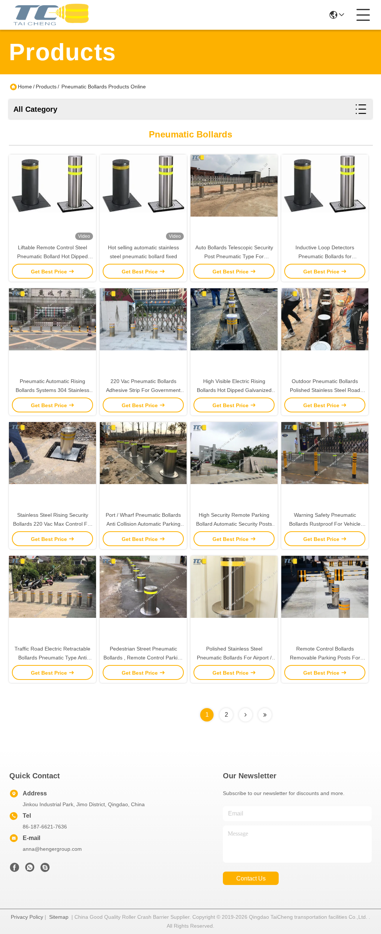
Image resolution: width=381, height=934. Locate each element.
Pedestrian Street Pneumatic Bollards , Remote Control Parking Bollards (143, 657)
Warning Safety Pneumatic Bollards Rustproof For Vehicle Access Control (325, 524)
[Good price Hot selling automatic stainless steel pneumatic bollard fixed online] (143, 199)
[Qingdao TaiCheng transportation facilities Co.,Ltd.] (50, 15)
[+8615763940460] (45, 869)
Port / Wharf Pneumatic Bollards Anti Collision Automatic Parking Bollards (143, 524)
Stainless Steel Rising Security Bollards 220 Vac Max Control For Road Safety (52, 524)
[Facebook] (14, 869)
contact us (251, 878)
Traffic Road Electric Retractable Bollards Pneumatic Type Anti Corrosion (52, 657)
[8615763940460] (30, 869)
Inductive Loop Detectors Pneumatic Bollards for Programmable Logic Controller (325, 256)
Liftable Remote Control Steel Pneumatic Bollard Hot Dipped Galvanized (52, 256)
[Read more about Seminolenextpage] (245, 714)
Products (46, 87)
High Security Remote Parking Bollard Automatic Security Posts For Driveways (234, 524)
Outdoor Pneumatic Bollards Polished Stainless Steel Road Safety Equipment (325, 390)
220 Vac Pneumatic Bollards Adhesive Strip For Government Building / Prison (143, 390)
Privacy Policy (27, 917)
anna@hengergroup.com (52, 849)
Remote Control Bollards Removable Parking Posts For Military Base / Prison (325, 657)
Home (25, 87)
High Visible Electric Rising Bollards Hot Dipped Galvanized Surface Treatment (234, 390)
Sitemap (58, 917)
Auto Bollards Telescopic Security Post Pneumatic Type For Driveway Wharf (234, 256)
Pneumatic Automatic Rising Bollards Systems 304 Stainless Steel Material (52, 390)
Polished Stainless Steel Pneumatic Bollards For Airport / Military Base (234, 657)
